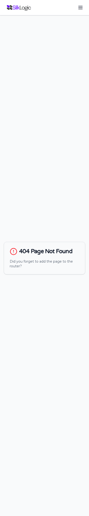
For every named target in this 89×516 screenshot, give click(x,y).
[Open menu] (80, 7)
